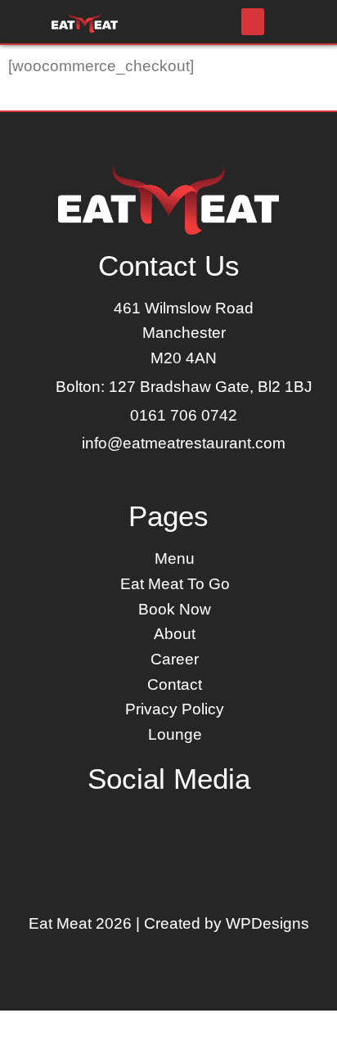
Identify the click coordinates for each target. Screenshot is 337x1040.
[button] (252, 21)
